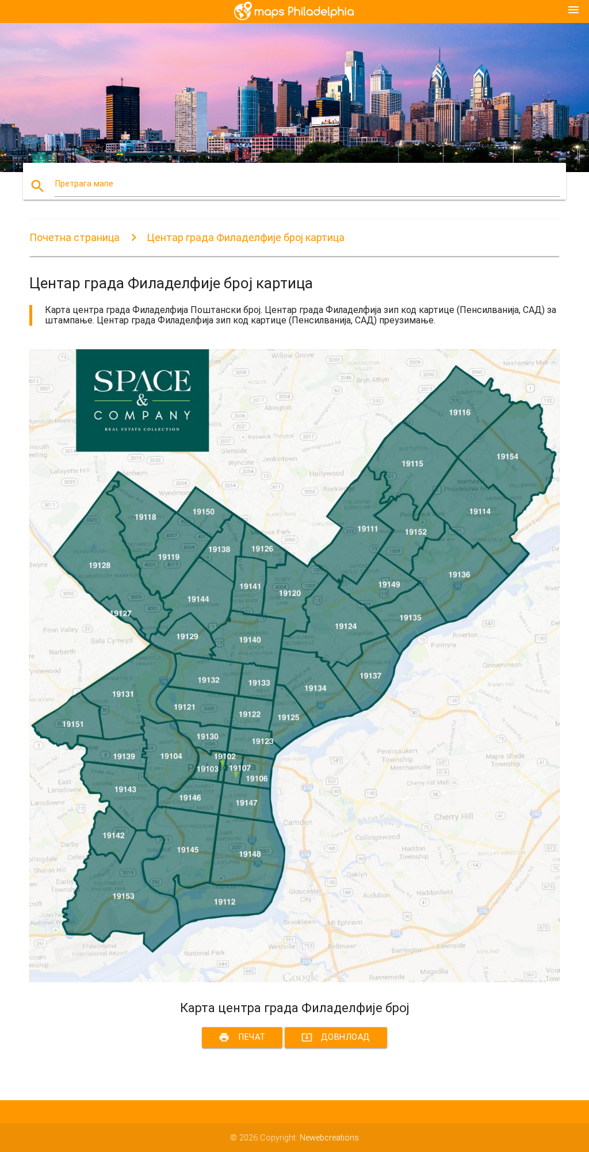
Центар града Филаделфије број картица (246, 237)
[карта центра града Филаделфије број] (294, 980)
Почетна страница (74, 237)
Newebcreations (329, 1138)
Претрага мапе (84, 184)
